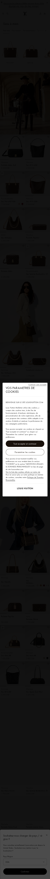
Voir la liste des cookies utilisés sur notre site (23, 472)
